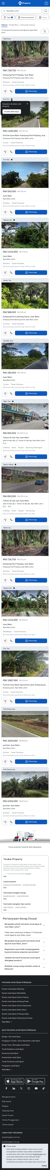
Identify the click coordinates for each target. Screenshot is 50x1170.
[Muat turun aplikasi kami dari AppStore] (14, 1081)
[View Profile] (25, 39)
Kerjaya (5, 1106)
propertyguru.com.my (11, 1137)
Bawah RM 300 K (23, 896)
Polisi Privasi (37, 1154)
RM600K (28, 873)
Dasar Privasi (7, 1115)
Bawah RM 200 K (9, 896)
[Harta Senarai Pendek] (45, 44)
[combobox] (24, 10)
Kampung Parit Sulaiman (12, 885)
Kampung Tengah (29, 885)
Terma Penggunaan (10, 1120)
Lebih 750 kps (8, 907)
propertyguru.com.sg (10, 1142)
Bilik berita (6, 1101)
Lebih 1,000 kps (20, 907)
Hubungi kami (8, 1110)
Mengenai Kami (8, 1097)
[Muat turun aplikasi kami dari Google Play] (35, 1081)
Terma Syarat (7, 1124)
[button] (4, 25)
